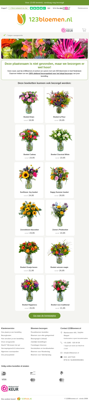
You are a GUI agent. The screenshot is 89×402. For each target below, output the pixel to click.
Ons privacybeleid (7, 355)
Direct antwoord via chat (19, 8)
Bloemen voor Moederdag (40, 351)
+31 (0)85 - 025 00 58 (72, 343)
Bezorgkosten (6, 335)
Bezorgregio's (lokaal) (39, 338)
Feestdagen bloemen (38, 345)
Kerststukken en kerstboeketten (42, 348)
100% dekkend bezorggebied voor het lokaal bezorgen (51, 73)
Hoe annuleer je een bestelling (12, 338)
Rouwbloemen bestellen (39, 332)
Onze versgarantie (8, 342)
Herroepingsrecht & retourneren (13, 348)
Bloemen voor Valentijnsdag (41, 355)
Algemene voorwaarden (10, 351)
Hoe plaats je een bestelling (11, 332)
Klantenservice (83, 8)
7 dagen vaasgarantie (15, 35)
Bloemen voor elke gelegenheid (42, 335)
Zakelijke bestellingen (39, 342)
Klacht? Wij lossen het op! (10, 345)
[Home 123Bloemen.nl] (44, 24)
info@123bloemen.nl (71, 353)
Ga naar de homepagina (44, 316)
